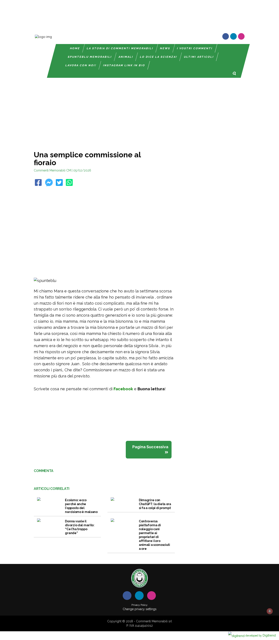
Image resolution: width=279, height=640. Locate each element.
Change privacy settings (140, 609)
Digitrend (260, 635)
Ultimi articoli (199, 56)
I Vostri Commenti (195, 48)
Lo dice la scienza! (159, 56)
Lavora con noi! (81, 65)
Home (75, 48)
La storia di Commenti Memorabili (120, 48)
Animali (126, 56)
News (165, 48)
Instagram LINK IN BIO (124, 65)
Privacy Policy (139, 604)
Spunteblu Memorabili (89, 56)
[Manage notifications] (270, 611)
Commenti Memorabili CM (52, 170)
